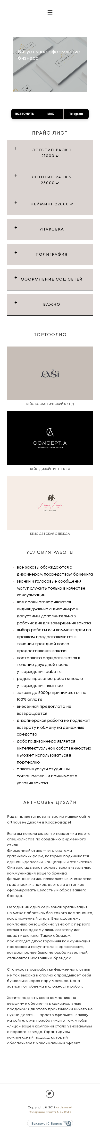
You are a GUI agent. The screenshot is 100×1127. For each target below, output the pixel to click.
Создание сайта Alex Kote (50, 1112)
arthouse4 (64, 1107)
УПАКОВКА (52, 229)
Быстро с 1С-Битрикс (47, 1123)
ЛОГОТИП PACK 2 (52, 180)
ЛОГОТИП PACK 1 (51, 153)
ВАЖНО (51, 304)
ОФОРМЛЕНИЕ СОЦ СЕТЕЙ (52, 279)
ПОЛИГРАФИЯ (52, 254)
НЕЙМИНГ (50, 204)
